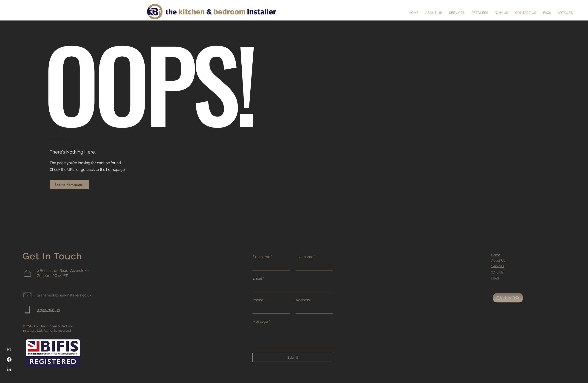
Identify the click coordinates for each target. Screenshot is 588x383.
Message (261, 321)
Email (258, 278)
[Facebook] (9, 359)
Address (303, 300)
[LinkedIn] (9, 369)
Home (495, 255)
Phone (258, 300)
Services (497, 266)
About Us (498, 260)
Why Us (497, 272)
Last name (305, 257)
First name (262, 257)
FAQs (495, 278)
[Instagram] (9, 349)
